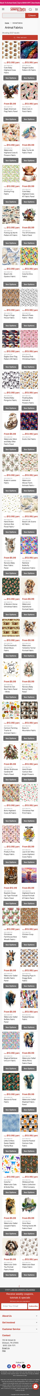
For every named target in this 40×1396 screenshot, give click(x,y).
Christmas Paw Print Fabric (28, 811)
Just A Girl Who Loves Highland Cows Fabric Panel (28, 855)
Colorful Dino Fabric (27, 275)
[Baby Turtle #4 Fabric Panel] (29, 144)
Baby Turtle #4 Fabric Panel (28, 151)
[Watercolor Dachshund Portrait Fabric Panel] (29, 598)
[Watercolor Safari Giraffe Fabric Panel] (11, 969)
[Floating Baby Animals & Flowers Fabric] (29, 391)
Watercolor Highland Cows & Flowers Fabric (10, 152)
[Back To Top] (36, 1392)
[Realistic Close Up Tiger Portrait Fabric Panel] (11, 887)
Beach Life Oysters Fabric (9, 275)
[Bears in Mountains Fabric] (29, 722)
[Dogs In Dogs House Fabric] (11, 309)
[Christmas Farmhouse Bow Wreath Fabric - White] (11, 928)
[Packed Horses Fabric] (29, 1010)
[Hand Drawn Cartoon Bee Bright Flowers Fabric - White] (29, 763)
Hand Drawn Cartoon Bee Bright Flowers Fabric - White (28, 773)
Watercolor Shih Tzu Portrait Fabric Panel (10, 1267)
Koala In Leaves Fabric (10, 481)
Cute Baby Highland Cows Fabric (10, 70)
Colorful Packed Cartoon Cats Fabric (28, 1143)
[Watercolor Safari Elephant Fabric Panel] (29, 1093)
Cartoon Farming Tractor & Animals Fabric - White (10, 732)
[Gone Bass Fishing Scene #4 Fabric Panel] (29, 1217)
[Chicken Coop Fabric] (29, 928)
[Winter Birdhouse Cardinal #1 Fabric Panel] (11, 763)
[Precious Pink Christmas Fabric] (29, 350)
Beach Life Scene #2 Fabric (29, 523)
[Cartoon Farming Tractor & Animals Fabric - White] (11, 722)
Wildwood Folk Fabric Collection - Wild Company (29, 1184)
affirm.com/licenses (5, 1388)
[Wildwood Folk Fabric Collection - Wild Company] (29, 1176)
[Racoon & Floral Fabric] (11, 1093)
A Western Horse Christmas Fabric (10, 605)
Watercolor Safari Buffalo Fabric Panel (11, 1019)
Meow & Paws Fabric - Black (27, 316)
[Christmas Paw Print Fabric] (29, 804)
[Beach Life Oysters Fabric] (11, 268)
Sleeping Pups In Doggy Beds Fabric (29, 978)
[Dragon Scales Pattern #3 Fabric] (29, 61)
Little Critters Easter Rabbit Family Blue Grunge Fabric (9, 1144)
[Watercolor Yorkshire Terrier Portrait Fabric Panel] (29, 639)
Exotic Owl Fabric (29, 439)
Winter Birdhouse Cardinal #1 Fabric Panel (11, 771)
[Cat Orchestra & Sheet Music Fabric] (11, 639)
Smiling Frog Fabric (9, 192)
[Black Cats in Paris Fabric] (29, 102)
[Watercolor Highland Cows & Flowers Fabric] (11, 144)
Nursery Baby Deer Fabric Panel (9, 565)
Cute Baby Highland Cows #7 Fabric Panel (28, 194)
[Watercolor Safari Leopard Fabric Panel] (11, 1217)
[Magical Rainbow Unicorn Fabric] (11, 1052)
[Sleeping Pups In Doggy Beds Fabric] (29, 969)
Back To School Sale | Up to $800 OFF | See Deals (20, 3)
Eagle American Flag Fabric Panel (11, 110)
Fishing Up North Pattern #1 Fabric (10, 234)
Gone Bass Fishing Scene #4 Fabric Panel (29, 1225)
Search (33, 15)
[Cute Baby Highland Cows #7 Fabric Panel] (29, 185)
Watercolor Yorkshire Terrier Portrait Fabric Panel (29, 649)
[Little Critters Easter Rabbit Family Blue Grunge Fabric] (11, 1134)
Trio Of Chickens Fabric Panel (28, 234)
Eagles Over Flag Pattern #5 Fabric (11, 357)
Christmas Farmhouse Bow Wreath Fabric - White (10, 938)
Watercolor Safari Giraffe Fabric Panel (11, 978)
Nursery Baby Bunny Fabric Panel (27, 689)
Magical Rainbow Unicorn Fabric (10, 1059)
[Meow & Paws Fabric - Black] (29, 309)
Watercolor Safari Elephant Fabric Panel (29, 1102)
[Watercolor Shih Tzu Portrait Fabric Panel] (11, 1258)
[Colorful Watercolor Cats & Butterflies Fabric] (11, 1176)
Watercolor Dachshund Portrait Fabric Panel (28, 608)
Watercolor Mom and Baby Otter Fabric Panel (10, 441)
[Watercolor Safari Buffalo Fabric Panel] (11, 1010)
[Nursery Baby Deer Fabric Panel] (11, 556)
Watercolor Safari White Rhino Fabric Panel (29, 1060)
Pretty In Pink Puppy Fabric (9, 853)
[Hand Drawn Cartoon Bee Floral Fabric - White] (11, 515)
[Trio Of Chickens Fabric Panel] (29, 226)
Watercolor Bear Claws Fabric (28, 1265)
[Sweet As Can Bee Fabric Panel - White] (11, 680)
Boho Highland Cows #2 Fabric (10, 811)
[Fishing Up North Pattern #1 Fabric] (11, 226)
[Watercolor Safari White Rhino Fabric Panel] (29, 1052)
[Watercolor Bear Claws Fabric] (29, 1258)
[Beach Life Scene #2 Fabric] (29, 515)
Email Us (6, 1348)
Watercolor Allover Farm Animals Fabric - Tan (28, 484)
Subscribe (33, 1306)
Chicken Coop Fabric (27, 935)
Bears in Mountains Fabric (29, 729)
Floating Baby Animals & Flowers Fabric (28, 400)
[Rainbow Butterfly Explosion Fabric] (29, 556)
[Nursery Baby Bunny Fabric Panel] (29, 680)
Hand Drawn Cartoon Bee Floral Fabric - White (9, 525)
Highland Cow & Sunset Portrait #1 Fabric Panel (28, 895)
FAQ (4, 1351)
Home (7, 23)
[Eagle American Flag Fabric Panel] (11, 102)
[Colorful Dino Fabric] (29, 268)
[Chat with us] (30, 9)
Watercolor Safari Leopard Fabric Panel (11, 1225)
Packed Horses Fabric (28, 1018)
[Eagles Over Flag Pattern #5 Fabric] (11, 350)
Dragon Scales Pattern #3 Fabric (29, 69)
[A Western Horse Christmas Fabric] (11, 598)
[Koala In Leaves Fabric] (11, 474)
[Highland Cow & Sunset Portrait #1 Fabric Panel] (29, 887)
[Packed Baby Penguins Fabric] (11, 391)
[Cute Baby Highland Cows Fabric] (11, 61)
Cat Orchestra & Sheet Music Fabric (10, 648)
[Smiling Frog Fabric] (11, 185)
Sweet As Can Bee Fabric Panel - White (10, 689)
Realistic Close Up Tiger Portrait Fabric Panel (10, 895)
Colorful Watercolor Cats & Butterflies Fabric (10, 1186)
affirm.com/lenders (30, 1381)
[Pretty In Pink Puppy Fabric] (11, 845)
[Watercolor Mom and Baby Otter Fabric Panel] (11, 433)
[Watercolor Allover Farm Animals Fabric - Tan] (29, 474)
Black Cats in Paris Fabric (27, 110)
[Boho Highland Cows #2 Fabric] (11, 804)
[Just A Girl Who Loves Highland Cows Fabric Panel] (29, 845)
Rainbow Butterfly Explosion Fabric (28, 565)
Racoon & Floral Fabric (10, 1100)
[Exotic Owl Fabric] (29, 433)
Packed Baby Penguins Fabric (10, 399)
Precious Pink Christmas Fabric (29, 357)
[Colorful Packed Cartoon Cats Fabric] (29, 1134)
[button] (3, 9)
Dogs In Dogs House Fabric (9, 316)
